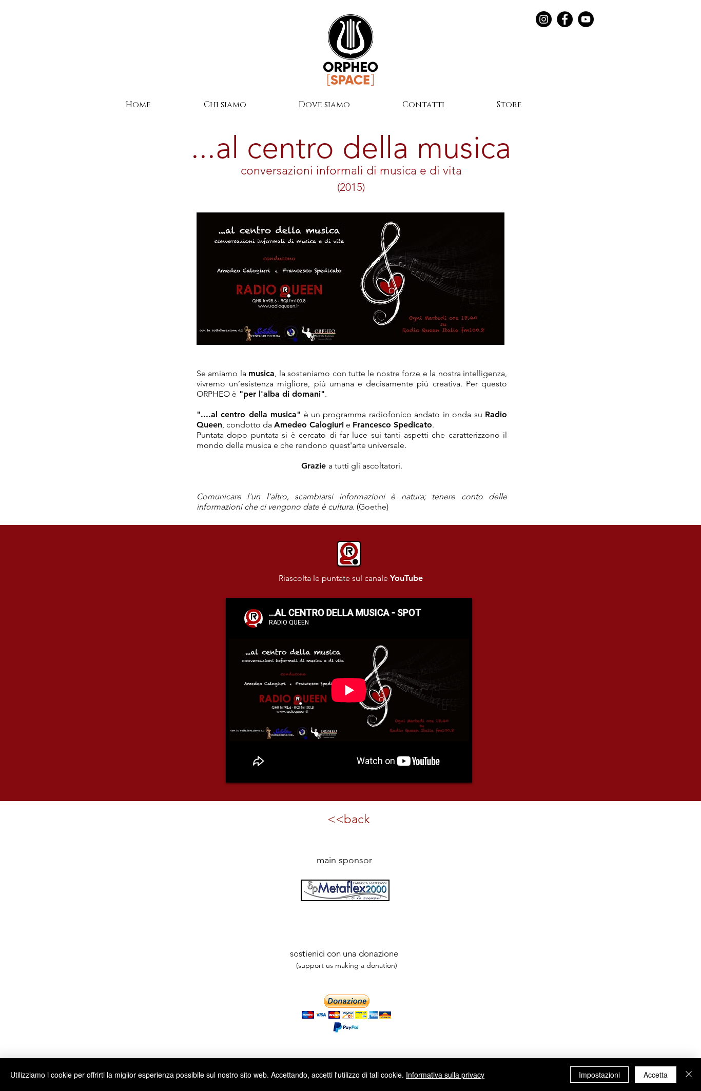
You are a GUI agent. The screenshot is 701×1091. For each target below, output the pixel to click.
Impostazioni (599, 1074)
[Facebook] (565, 19)
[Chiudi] (689, 1074)
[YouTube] (586, 19)
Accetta (656, 1074)
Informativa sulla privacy (445, 1074)
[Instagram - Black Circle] (544, 19)
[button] (346, 1007)
